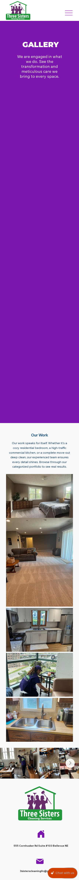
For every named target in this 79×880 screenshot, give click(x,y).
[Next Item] (70, 763)
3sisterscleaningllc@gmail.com (40, 871)
